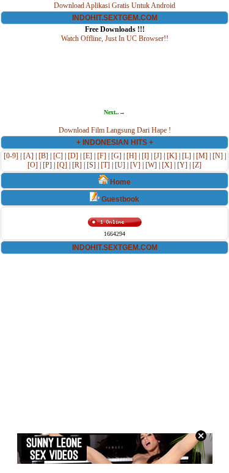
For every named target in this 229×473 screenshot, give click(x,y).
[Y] (182, 165)
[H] (131, 156)
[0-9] (11, 156)
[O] (32, 165)
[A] (28, 156)
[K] (172, 156)
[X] (167, 165)
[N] (218, 156)
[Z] (197, 165)
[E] (87, 156)
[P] (47, 165)
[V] (135, 165)
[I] (145, 156)
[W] (151, 165)
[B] (43, 156)
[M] (202, 156)
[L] (186, 156)
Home (119, 182)
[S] (91, 165)
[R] (77, 165)
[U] (120, 165)
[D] (73, 156)
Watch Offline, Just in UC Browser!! (115, 38)
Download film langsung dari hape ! (115, 130)
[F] (101, 156)
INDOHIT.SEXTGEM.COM (115, 17)
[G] (116, 156)
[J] (158, 156)
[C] (58, 156)
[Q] (62, 165)
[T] (105, 165)
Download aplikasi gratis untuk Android (114, 5)
